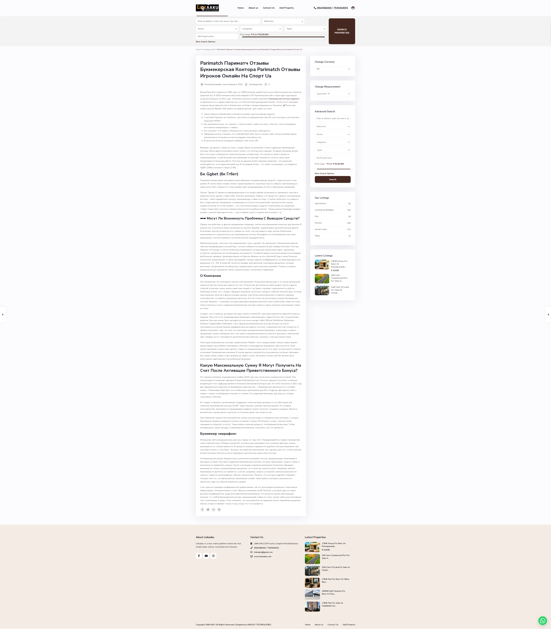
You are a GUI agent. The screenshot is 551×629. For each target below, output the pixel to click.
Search (332, 179)
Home (241, 7)
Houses (318, 222)
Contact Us (269, 7)
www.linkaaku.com (262, 556)
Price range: (245, 35)
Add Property (286, 7)
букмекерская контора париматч (284, 98)
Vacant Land (321, 229)
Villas (317, 235)
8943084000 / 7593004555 (332, 8)
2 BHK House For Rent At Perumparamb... (334, 545)
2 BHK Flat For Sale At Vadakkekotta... (332, 604)
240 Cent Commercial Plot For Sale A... (339, 278)
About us (253, 7)
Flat (317, 216)
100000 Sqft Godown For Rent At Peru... (333, 592)
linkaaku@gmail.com (263, 552)
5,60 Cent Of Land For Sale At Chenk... (340, 290)
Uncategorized (209, 49)
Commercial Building (324, 210)
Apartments (320, 203)
